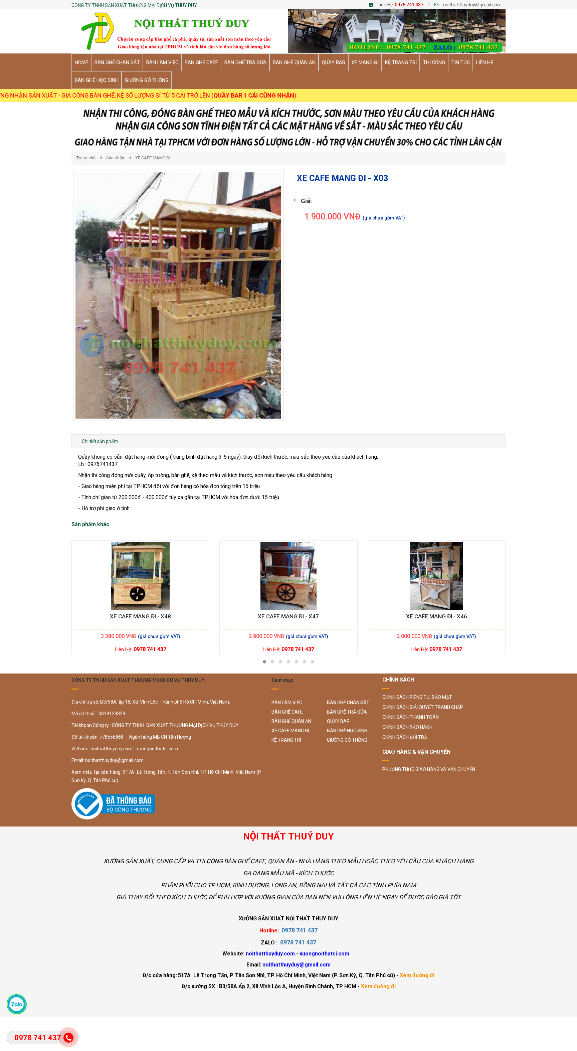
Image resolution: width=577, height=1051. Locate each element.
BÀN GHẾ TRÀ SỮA (347, 712)
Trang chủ (85, 157)
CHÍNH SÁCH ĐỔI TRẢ (404, 737)
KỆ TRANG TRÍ (286, 740)
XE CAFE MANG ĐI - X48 (140, 616)
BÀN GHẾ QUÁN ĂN (291, 721)
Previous (63, 302)
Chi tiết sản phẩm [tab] (100, 441)
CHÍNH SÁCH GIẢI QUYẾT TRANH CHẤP (422, 707)
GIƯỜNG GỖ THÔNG (347, 740)
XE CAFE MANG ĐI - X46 (436, 616)
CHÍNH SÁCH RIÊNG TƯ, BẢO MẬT (417, 697)
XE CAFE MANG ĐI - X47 (288, 616)
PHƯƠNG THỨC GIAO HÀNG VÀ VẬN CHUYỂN (428, 769)
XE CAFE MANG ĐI (152, 157)
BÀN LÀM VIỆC (286, 702)
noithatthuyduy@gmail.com (472, 4)
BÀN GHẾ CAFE (287, 712)
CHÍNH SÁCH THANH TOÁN (410, 717)
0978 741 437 (409, 4)
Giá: (306, 200)
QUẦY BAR (338, 721)
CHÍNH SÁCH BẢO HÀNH (407, 727)
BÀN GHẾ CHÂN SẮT (348, 702)
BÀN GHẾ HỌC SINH (347, 730)
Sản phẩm (116, 157)
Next (295, 302)
